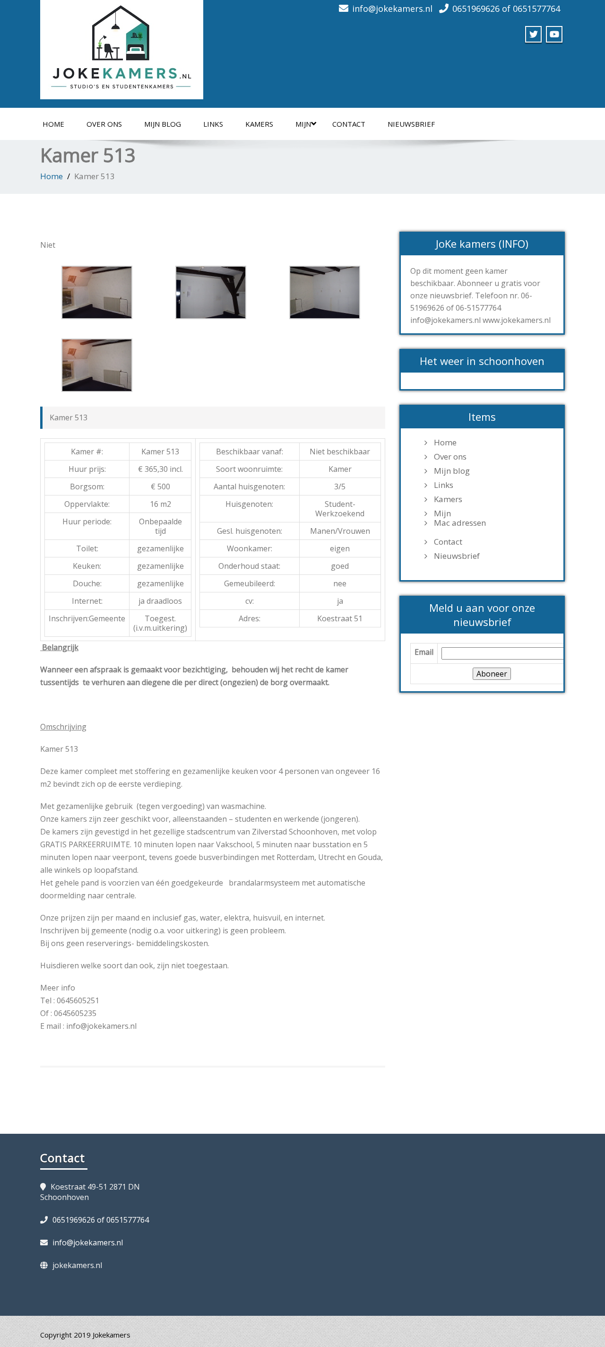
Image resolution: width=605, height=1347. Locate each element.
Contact (348, 124)
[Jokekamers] (121, 47)
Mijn (303, 124)
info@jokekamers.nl (392, 8)
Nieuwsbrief (411, 124)
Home (53, 124)
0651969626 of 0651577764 (506, 8)
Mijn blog (162, 124)
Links (213, 124)
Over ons (104, 124)
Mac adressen (460, 523)
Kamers (259, 124)
